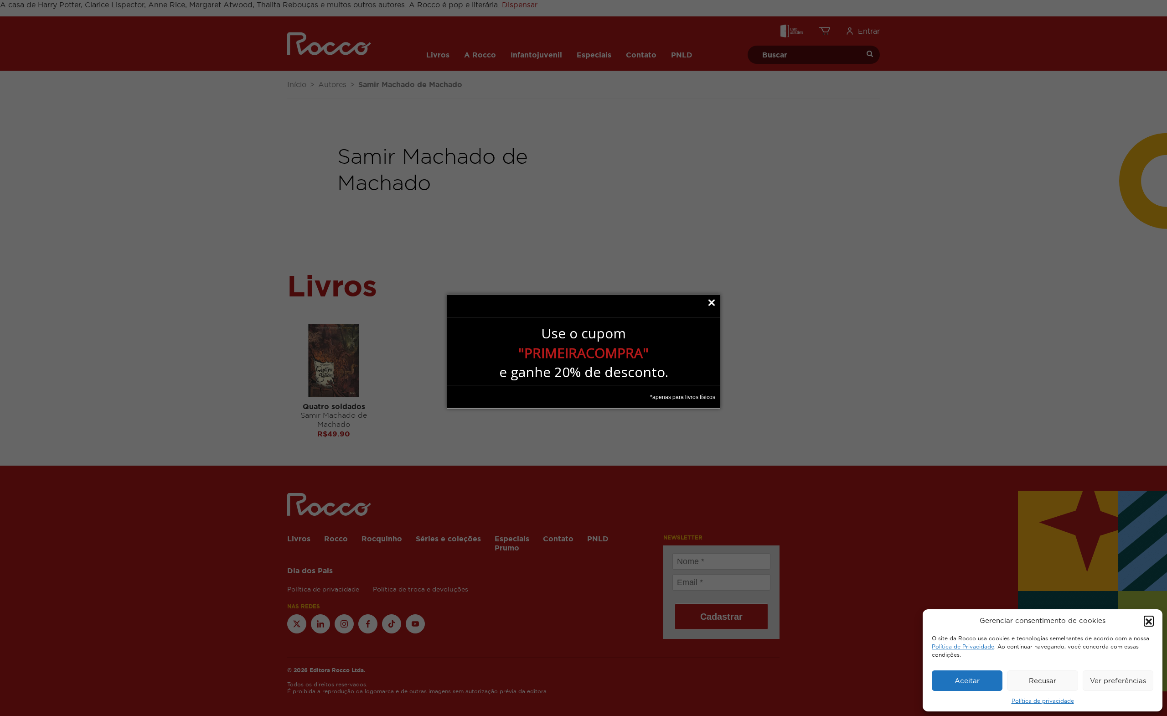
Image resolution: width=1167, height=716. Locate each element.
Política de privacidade (1043, 701)
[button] (1148, 620)
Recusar (1042, 681)
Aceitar (967, 681)
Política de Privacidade (963, 646)
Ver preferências (1118, 681)
